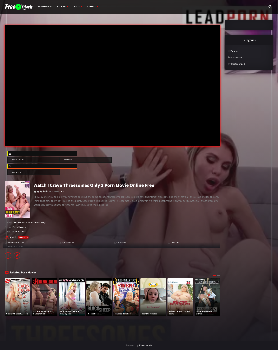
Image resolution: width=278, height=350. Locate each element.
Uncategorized (238, 63)
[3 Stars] (40, 191)
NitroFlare (16, 172)
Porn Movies (45, 6)
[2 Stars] (37, 191)
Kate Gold (121, 242)
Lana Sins (175, 242)
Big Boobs (19, 222)
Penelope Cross (15, 246)
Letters (91, 6)
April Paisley (68, 242)
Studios (61, 6)
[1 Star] (34, 191)
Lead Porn (20, 231)
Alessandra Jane (16, 242)
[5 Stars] (46, 191)
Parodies (235, 51)
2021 (62, 191)
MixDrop (68, 159)
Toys (43, 222)
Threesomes (33, 222)
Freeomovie (145, 345)
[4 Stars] (43, 191)
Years (77, 6)
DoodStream (18, 159)
